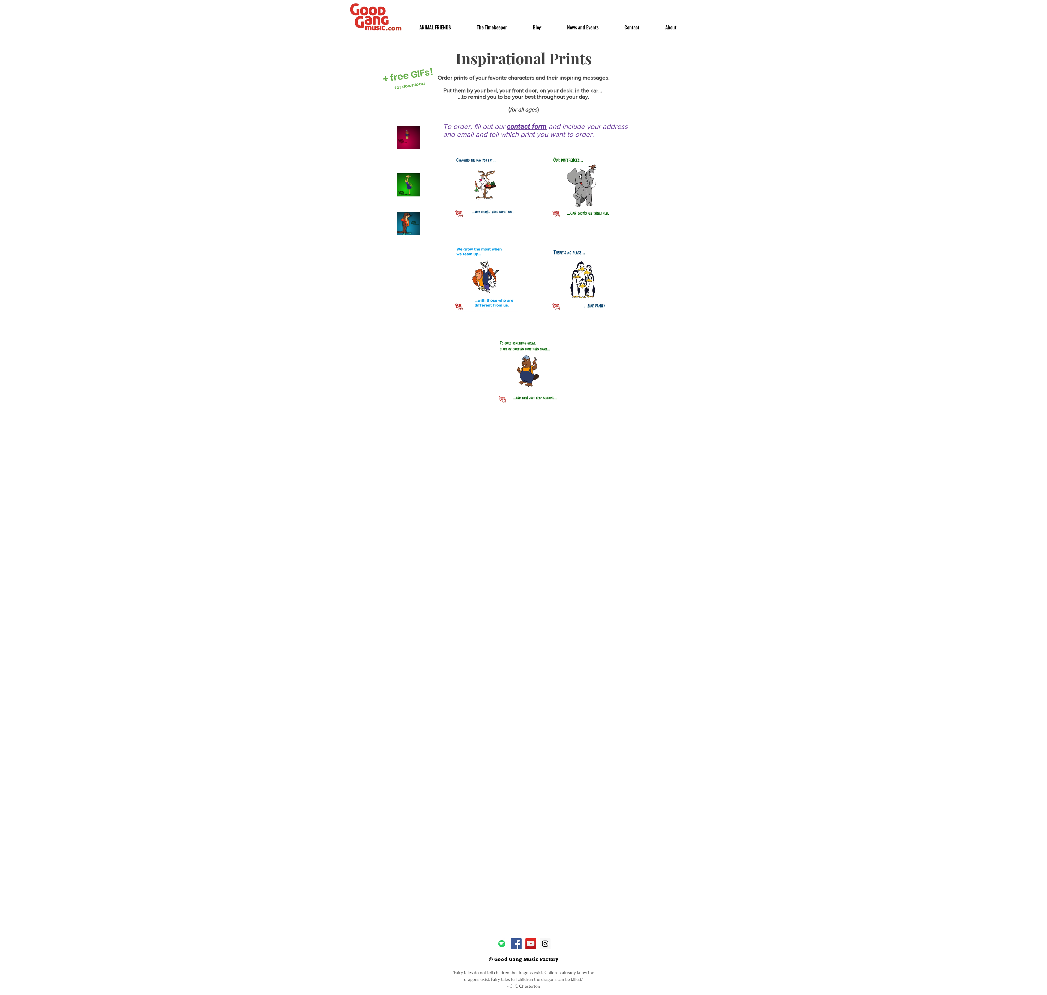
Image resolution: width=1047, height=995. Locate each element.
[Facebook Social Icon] (516, 943)
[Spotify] (502, 943)
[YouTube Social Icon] (530, 943)
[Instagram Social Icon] (545, 943)
